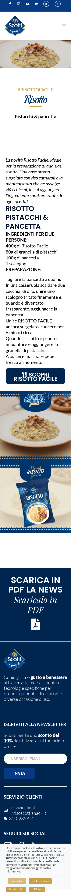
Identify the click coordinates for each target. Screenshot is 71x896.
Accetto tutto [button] (16, 889)
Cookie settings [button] (40, 881)
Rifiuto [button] (37, 889)
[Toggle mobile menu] (64, 26)
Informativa (17, 881)
